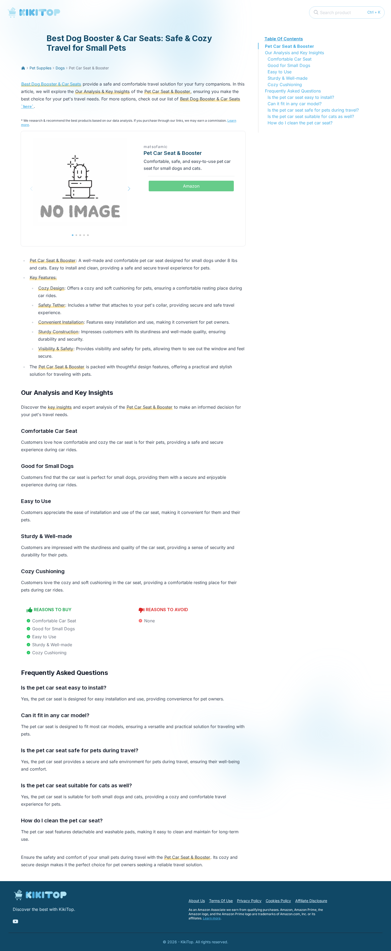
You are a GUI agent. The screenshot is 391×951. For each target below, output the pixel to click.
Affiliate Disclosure (311, 900)
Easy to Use (280, 71)
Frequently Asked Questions (293, 91)
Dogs (60, 68)
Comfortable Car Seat (289, 59)
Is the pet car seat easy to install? (301, 97)
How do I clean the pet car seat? (300, 122)
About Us (197, 900)
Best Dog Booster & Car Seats (51, 84)
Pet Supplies (40, 68)
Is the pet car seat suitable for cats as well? (311, 116)
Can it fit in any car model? (295, 103)
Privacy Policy (249, 900)
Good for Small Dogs (289, 65)
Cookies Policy (278, 900)
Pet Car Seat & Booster (289, 46)
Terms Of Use (221, 900)
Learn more (212, 918)
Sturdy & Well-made (287, 78)
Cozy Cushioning (285, 84)
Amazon (191, 186)
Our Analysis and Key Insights (294, 52)
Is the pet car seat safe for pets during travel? (313, 110)
